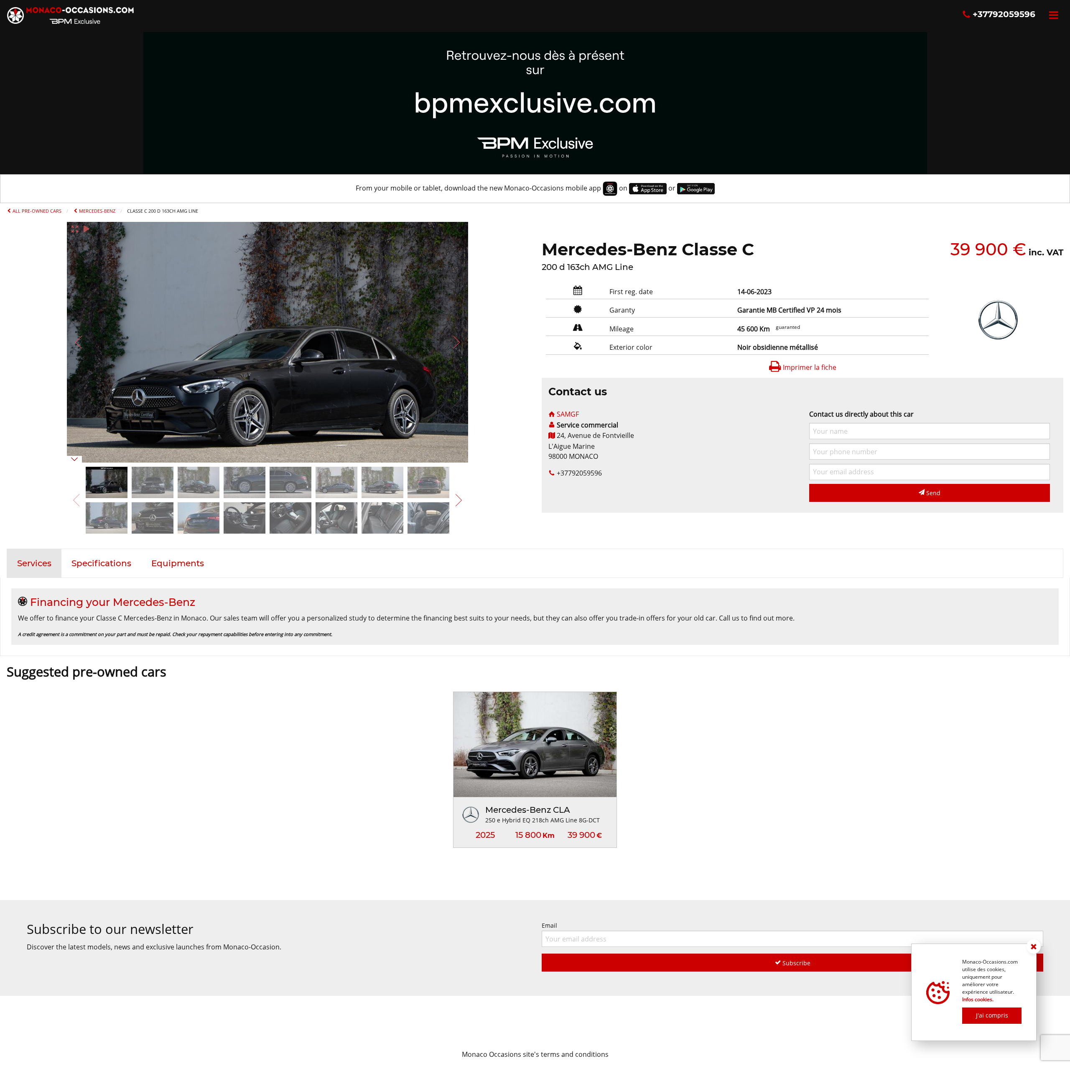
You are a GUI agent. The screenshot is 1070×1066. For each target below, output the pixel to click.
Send (932, 493)
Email (549, 925)
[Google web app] (696, 188)
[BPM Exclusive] (535, 102)
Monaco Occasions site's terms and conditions (535, 1054)
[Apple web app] (648, 188)
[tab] (34, 563)
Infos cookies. (978, 999)
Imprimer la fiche (808, 367)
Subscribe (795, 963)
